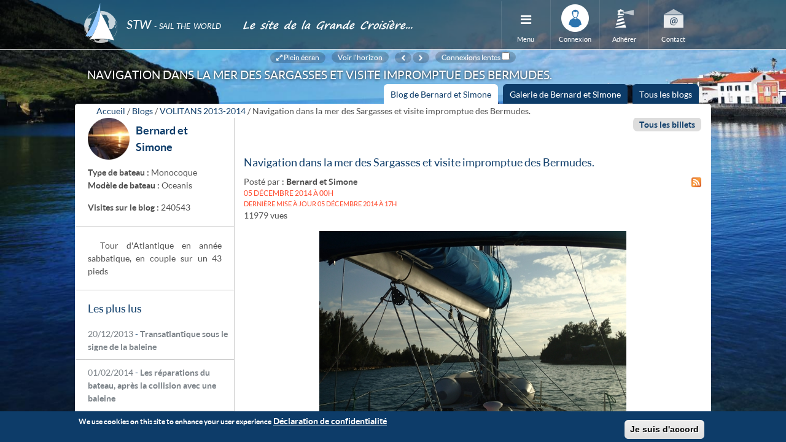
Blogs (142, 111)
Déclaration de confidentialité (330, 421)
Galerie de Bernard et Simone (565, 94)
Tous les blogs (665, 94)
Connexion (575, 39)
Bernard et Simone (321, 181)
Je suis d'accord (664, 429)
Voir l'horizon (360, 57)
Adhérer (624, 39)
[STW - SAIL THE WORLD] (156, 7)
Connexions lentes (471, 57)
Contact (673, 39)
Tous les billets (667, 124)
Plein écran (300, 57)
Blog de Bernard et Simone (444, 96)
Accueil (110, 111)
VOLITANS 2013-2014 (203, 111)
